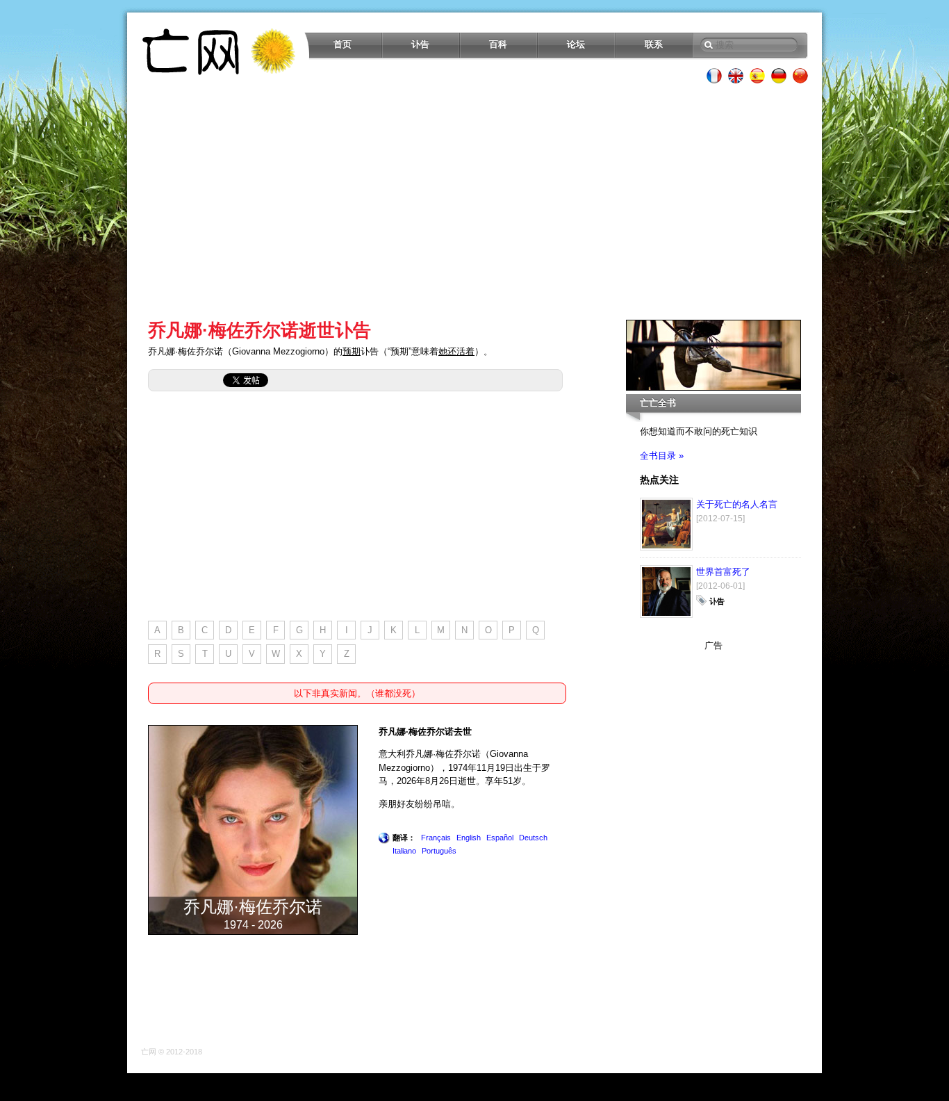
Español (499, 837)
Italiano (404, 851)
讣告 (420, 44)
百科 (498, 44)
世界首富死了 (723, 571)
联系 (654, 44)
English (468, 837)
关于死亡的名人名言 (736, 504)
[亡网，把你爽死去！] (219, 51)
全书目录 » (662, 455)
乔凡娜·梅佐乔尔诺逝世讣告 (259, 330)
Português (439, 851)
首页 (342, 44)
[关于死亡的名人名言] (666, 547)
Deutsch (533, 837)
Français (436, 837)
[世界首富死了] (666, 615)
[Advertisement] (474, 201)
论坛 (576, 44)
